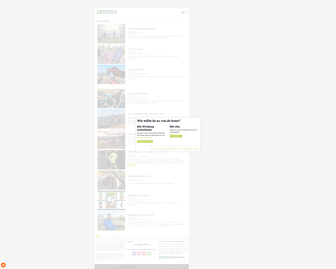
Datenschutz (163, 149)
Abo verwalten (172, 149)
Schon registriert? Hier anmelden (189, 149)
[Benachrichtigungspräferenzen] (3, 265)
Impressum (153, 149)
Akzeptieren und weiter (144, 141)
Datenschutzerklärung (143, 137)
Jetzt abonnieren (176, 136)
